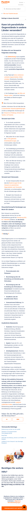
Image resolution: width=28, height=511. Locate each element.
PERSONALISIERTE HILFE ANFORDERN (14, 508)
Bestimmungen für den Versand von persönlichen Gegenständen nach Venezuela (13, 185)
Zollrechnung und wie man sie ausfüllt (11, 429)
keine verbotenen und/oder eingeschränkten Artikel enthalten (14, 77)
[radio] (6, 419)
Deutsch (21, 2)
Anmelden (20, 4)
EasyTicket (4, 435)
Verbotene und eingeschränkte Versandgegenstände (9, 432)
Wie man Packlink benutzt (10, 13)
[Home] (6, 2)
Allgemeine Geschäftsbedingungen (14, 501)
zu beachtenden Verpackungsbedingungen (13, 108)
